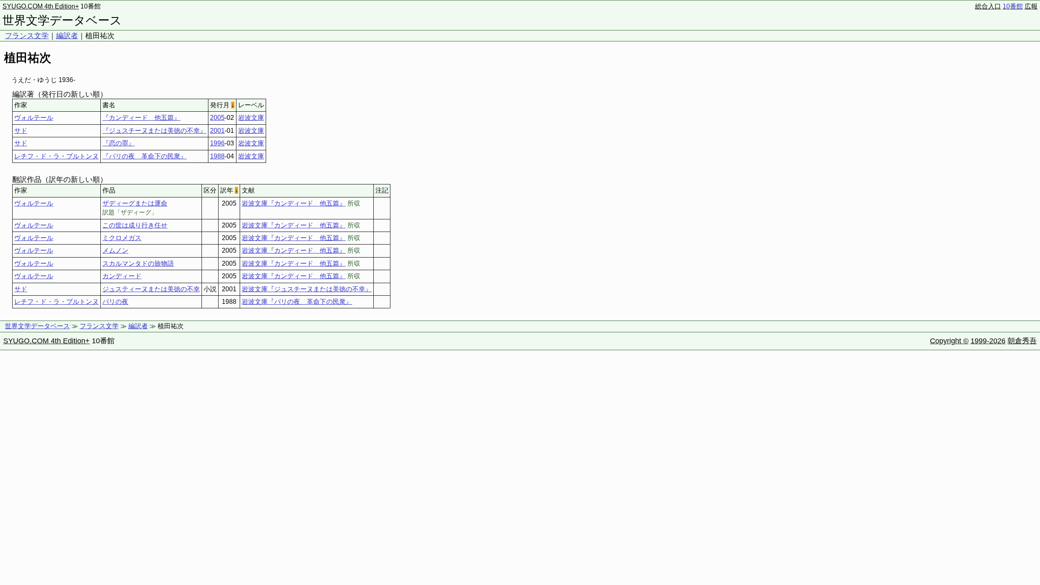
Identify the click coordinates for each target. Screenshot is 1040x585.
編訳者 (67, 36)
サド (20, 130)
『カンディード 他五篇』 (141, 117)
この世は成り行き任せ (134, 225)
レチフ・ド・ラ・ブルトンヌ (56, 156)
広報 (1031, 6)
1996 (217, 143)
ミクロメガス (121, 237)
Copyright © (949, 341)
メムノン (115, 250)
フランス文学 (27, 36)
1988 (217, 156)
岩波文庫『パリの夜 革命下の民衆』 (297, 301)
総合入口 (988, 6)
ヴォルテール (33, 117)
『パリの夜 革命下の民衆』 (144, 156)
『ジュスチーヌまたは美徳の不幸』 (154, 130)
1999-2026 (988, 341)
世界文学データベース (62, 20)
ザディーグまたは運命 (134, 203)
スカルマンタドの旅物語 (138, 263)
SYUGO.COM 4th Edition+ (40, 6)
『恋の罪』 (118, 143)
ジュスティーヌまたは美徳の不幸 (151, 289)
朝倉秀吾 (1022, 341)
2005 (217, 117)
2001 (217, 130)
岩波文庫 (251, 117)
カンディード (121, 276)
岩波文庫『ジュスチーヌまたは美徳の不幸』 (307, 289)
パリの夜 (115, 301)
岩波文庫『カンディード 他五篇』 (294, 203)
